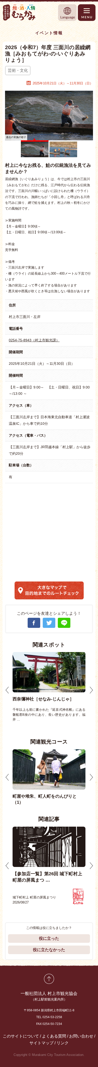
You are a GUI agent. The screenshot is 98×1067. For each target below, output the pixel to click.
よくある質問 (54, 1036)
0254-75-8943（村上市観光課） (34, 340)
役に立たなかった (49, 950)
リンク (63, 1043)
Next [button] (91, 690)
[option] (49, 687)
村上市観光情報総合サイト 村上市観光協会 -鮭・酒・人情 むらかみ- (19, 12)
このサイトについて (21, 1036)
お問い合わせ (81, 1036)
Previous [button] (7, 690)
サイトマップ (41, 1043)
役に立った (49, 938)
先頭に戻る (49, 979)
